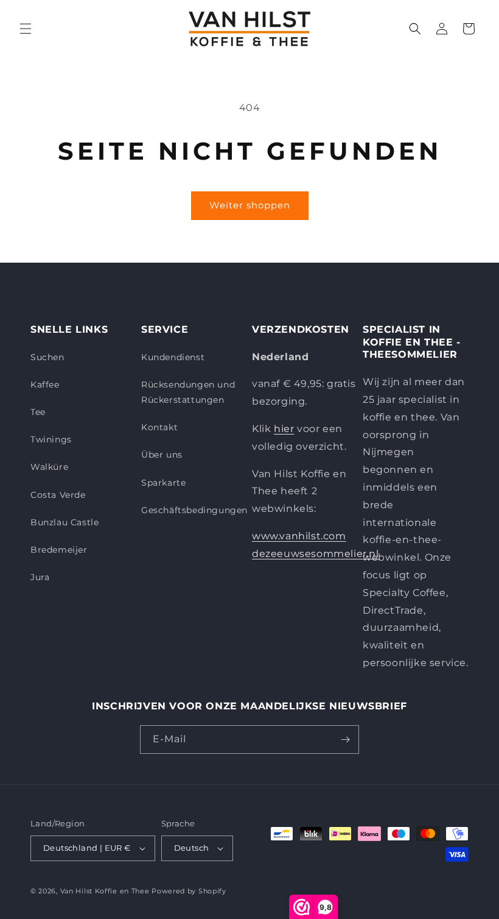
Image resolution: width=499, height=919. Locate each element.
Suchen (47, 357)
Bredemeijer (59, 549)
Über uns (162, 454)
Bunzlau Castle (64, 522)
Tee (38, 411)
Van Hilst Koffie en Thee (105, 891)
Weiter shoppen (249, 205)
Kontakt (159, 427)
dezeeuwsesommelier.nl (315, 553)
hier (284, 429)
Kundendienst (172, 357)
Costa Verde (58, 494)
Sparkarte (163, 482)
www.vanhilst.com (299, 536)
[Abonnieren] (345, 739)
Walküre (49, 466)
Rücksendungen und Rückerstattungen (188, 392)
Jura (39, 577)
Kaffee (45, 384)
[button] (25, 28)
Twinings (51, 439)
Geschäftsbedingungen (194, 510)
